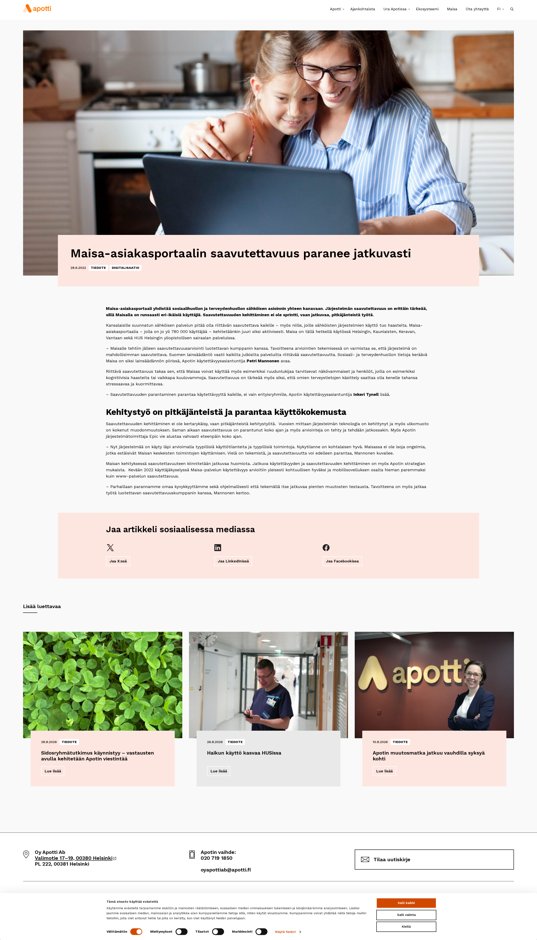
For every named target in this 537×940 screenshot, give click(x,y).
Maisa (452, 9)
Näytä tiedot (285, 932)
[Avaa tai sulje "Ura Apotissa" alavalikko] (409, 9)
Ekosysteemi (427, 9)
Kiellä (406, 926)
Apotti (335, 9)
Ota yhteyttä (477, 9)
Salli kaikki (406, 903)
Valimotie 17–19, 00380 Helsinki (75, 858)
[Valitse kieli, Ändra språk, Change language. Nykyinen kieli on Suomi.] (503, 9)
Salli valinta (406, 915)
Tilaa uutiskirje (392, 859)
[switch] (182, 931)
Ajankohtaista (362, 9)
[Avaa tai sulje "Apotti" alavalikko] (343, 9)
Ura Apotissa (395, 9)
